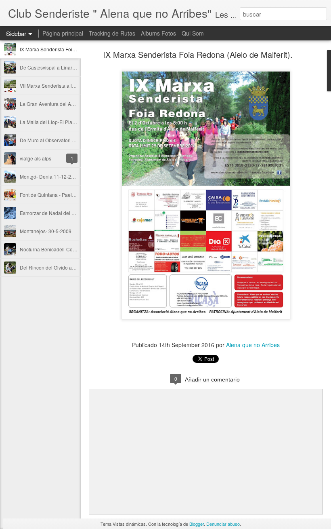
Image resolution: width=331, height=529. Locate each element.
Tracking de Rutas (112, 33)
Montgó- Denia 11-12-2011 (50, 176)
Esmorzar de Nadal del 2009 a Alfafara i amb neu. (74, 212)
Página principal (62, 33)
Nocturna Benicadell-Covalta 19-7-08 (61, 249)
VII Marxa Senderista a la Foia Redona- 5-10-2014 (75, 85)
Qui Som (193, 33)
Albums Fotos (158, 33)
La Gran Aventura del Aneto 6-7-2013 (61, 103)
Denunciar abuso (223, 524)
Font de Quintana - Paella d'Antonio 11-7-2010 (71, 194)
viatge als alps (35, 158)
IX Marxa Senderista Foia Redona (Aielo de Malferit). (198, 54)
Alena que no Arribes (253, 345)
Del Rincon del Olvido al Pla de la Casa (63, 267)
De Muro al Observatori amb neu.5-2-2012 (66, 140)
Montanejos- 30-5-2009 (45, 231)
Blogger (196, 524)
